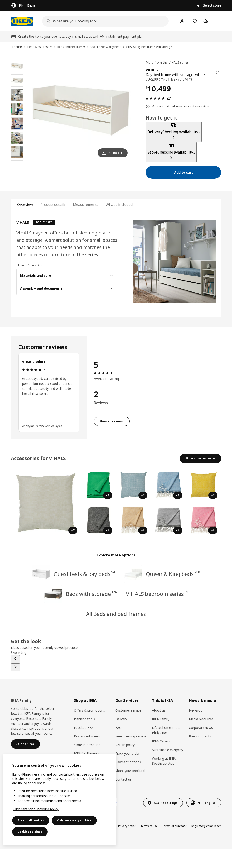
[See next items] (15, 667)
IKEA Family (160, 719)
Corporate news (201, 727)
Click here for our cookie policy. (36, 809)
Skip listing (18, 652)
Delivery (121, 719)
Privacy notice (127, 826)
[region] (80, 110)
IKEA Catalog (161, 741)
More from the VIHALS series (167, 62)
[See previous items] (15, 659)
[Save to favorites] (216, 72)
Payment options (128, 762)
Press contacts (200, 736)
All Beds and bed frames (116, 613)
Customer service (128, 710)
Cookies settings (30, 832)
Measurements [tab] (86, 204)
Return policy (125, 745)
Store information (87, 745)
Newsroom (197, 710)
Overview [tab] (25, 204)
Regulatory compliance (206, 826)
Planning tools (84, 719)
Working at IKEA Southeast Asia (164, 761)
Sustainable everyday (167, 750)
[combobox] (104, 21)
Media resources (201, 719)
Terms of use (149, 826)
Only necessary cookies (74, 820)
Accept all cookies (31, 820)
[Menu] (216, 21)
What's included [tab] (119, 204)
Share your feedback (130, 770)
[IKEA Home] (22, 21)
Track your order (127, 753)
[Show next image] (122, 110)
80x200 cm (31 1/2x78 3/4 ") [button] (169, 79)
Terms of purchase (174, 826)
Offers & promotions (89, 710)
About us (158, 710)
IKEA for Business (87, 753)
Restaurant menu (87, 736)
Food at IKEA (83, 727)
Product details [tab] (52, 204)
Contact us (123, 779)
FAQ (118, 727)
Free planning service (130, 736)
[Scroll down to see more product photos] (17, 160)
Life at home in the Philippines (166, 730)
